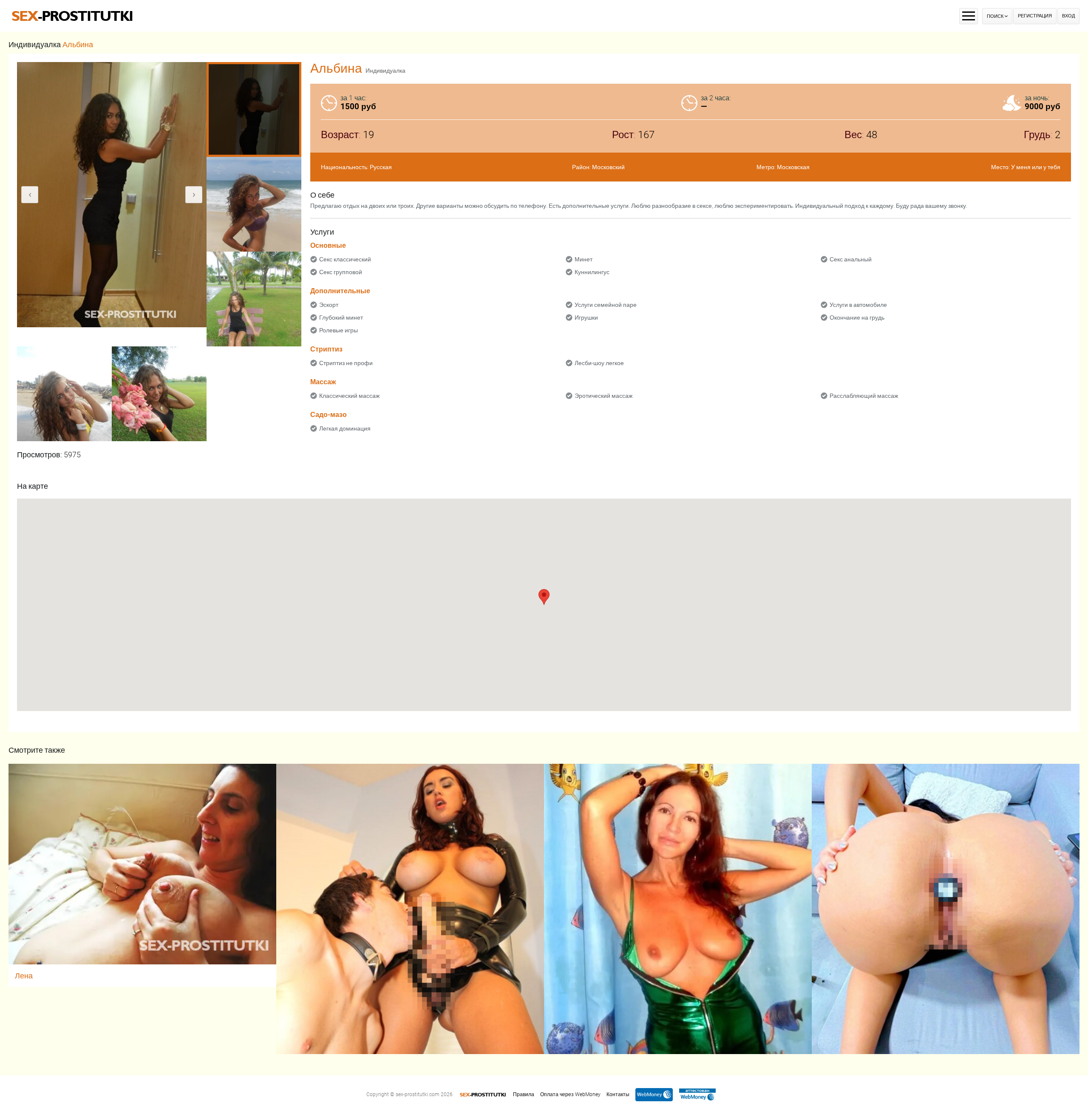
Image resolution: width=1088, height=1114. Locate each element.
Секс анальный (851, 259)
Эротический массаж (603, 395)
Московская (793, 167)
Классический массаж (349, 395)
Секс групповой (340, 272)
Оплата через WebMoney (570, 1094)
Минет (583, 259)
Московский (608, 167)
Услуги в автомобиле (858, 304)
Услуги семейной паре (606, 304)
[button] (544, 597)
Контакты (617, 1094)
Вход (1068, 16)
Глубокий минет (341, 317)
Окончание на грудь (857, 317)
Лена (24, 975)
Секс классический (345, 259)
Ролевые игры (338, 330)
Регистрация (1035, 16)
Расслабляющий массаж (864, 395)
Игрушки (586, 317)
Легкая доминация (345, 428)
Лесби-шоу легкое (599, 363)
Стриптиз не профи (346, 363)
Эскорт (328, 304)
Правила (523, 1094)
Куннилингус (592, 272)
